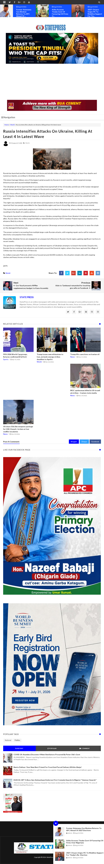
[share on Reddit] (98, 273)
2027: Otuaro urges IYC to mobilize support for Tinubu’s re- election (84, 854)
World (12, 125)
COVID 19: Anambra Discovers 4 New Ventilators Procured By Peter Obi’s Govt (47, 754)
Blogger (74, 441)
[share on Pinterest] (85, 273)
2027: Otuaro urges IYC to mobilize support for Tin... (59, 12)
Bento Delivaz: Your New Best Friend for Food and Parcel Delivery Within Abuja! (48, 767)
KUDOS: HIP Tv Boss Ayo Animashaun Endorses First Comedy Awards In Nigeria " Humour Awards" (55, 780)
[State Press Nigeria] (52, 26)
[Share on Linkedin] (79, 273)
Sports (5, 359)
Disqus (84, 441)
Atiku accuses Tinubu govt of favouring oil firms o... (24, 12)
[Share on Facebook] (61, 273)
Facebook (95, 441)
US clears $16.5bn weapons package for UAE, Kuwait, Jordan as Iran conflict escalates (18, 429)
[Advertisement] (52, 82)
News (72, 357)
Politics (17, 740)
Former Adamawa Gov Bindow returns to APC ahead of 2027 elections (83, 829)
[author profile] (5, 145)
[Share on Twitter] (67, 273)
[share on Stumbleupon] (92, 273)
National (8, 740)
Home (6, 125)
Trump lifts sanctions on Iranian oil (84, 354)
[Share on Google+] (73, 273)
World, (27, 143)
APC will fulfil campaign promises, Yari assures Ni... (94, 12)
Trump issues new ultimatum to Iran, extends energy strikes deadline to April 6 (50, 356)
